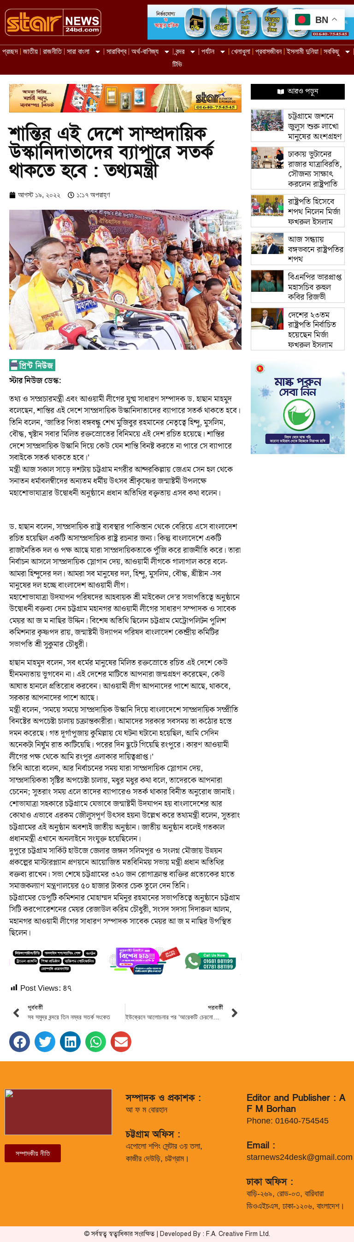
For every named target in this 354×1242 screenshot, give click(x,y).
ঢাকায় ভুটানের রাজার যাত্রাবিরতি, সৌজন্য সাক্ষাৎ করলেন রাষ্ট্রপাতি (315, 169)
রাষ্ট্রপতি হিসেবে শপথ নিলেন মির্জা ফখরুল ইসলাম (314, 211)
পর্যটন (207, 51)
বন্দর (180, 51)
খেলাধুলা (240, 51)
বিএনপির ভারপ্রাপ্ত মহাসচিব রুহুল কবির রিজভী (315, 287)
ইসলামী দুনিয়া (303, 51)
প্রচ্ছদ (10, 51)
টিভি (177, 64)
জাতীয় (30, 51)
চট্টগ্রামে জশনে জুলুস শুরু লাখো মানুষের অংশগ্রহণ (315, 126)
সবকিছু (331, 51)
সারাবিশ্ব (116, 51)
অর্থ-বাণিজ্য (145, 51)
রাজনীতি (52, 51)
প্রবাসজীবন (268, 51)
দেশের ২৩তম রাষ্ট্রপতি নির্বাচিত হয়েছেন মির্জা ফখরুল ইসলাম (312, 330)
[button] (19, 1041)
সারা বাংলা (78, 51)
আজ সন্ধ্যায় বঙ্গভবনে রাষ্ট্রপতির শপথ (315, 249)
